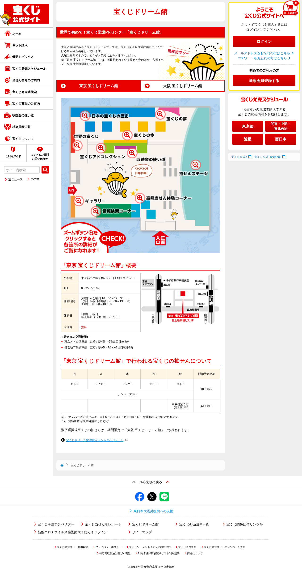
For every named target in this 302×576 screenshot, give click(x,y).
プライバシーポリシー (109, 547)
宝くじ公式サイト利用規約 (72, 547)
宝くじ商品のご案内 (26, 103)
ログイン (264, 41)
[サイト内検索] (45, 170)
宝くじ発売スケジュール (29, 68)
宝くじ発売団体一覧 (194, 524)
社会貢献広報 (21, 127)
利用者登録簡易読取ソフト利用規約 (159, 553)
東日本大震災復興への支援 (153, 511)
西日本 (280, 139)
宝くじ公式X (239, 157)
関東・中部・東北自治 (281, 126)
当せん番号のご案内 (26, 80)
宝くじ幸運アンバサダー (56, 524)
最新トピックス (23, 57)
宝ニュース (15, 179)
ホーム (16, 33)
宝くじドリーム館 (145, 524)
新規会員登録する (264, 81)
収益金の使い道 (23, 115)
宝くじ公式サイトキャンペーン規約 (224, 547)
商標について (195, 553)
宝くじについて (23, 138)
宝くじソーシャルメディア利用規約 (150, 547)
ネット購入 (20, 45)
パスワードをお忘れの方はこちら (262, 58)
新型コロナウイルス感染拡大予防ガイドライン (72, 532)
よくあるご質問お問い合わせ (40, 156)
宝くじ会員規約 (187, 547)
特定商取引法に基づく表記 (114, 553)
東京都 (247, 126)
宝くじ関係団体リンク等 (244, 524)
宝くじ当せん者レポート (103, 524)
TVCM (35, 179)
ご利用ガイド (13, 156)
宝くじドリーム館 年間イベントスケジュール (94, 440)
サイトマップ (142, 532)
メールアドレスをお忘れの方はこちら (262, 53)
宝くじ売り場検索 (24, 92)
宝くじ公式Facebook (267, 157)
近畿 (248, 139)
